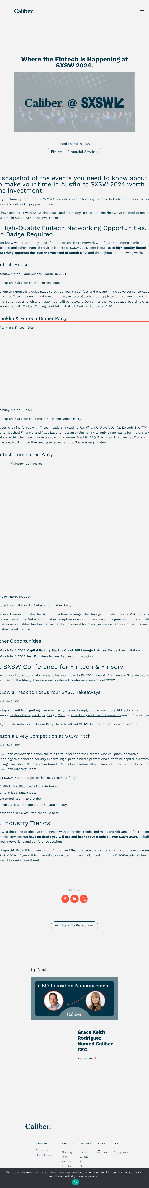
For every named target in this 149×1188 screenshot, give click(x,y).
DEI (81, 1166)
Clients (83, 1152)
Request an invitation (77, 656)
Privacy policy (120, 1152)
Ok (75, 1182)
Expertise (67, 1166)
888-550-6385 (43, 1154)
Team (65, 1156)
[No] (144, 1178)
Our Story (67, 1152)
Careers (84, 1156)
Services (66, 1161)
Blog (82, 1161)
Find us (40, 1150)
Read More (85, 1058)
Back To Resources (78, 925)
